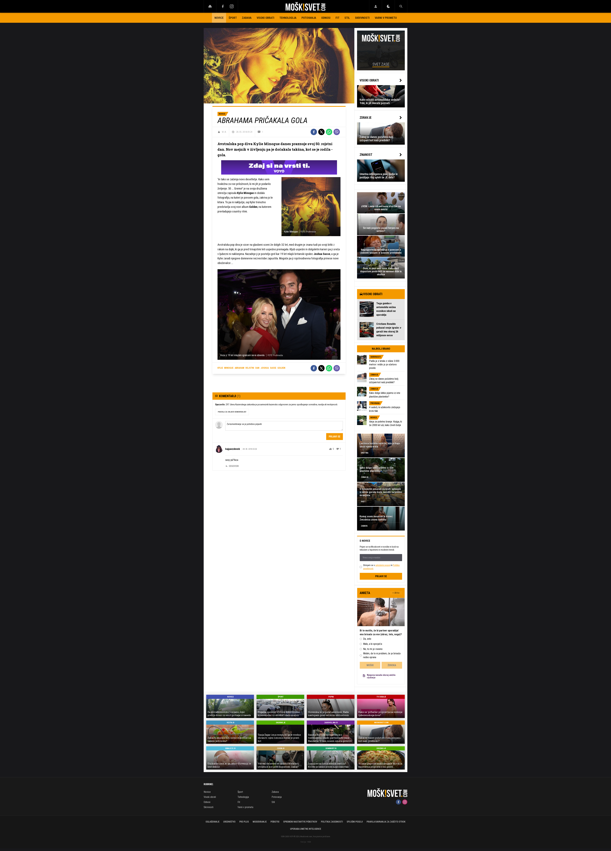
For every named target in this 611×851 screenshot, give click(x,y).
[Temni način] (388, 6)
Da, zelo (367, 638)
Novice (219, 17)
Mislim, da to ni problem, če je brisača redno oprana (381, 655)
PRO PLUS (244, 821)
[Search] (401, 6)
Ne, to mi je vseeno (373, 649)
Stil (347, 17)
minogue (228, 368)
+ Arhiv (396, 592)
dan (257, 368)
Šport (233, 17)
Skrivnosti (362, 17)
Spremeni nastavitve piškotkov (300, 821)
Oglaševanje (212, 821)
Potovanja (309, 17)
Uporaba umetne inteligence (305, 829)
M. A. (224, 132)
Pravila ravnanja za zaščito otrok (386, 821)
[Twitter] (321, 132)
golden (281, 368)
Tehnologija (287, 17)
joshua (265, 368)
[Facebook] (222, 6)
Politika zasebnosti (332, 821)
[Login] (375, 6)
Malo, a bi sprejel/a (372, 643)
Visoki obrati (265, 17)
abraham (239, 368)
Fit (337, 17)
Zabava (247, 17)
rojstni (250, 368)
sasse (273, 368)
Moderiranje (260, 821)
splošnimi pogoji (382, 565)
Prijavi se (334, 436)
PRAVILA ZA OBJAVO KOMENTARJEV (232, 412)
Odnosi (325, 17)
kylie (220, 368)
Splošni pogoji (355, 821)
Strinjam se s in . (381, 567)
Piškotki (274, 821)
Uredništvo (229, 821)
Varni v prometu (386, 17)
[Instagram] (231, 6)
